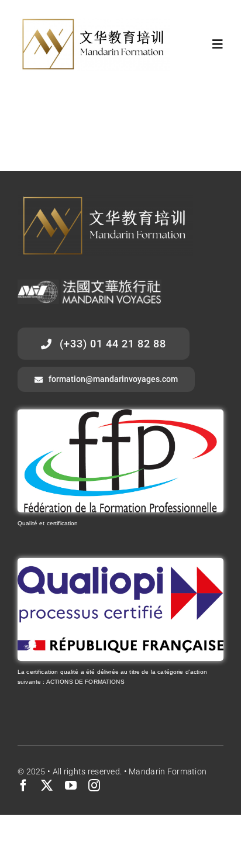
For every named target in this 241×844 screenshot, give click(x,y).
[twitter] (47, 785)
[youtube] (71, 785)
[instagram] (94, 785)
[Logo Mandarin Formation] (94, 23)
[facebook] (23, 785)
